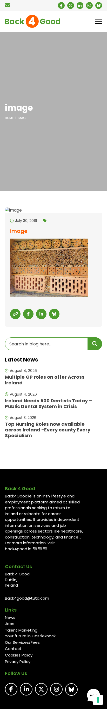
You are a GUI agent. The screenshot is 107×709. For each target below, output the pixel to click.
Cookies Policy (18, 655)
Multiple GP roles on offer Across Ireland (44, 380)
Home (9, 118)
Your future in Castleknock (30, 636)
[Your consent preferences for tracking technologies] (98, 700)
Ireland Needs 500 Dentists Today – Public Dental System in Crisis (48, 403)
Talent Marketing (21, 630)
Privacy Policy (17, 661)
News (10, 617)
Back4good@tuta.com (27, 598)
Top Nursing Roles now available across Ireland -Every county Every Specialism (47, 429)
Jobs (9, 623)
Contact (13, 648)
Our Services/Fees (22, 642)
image (22, 118)
